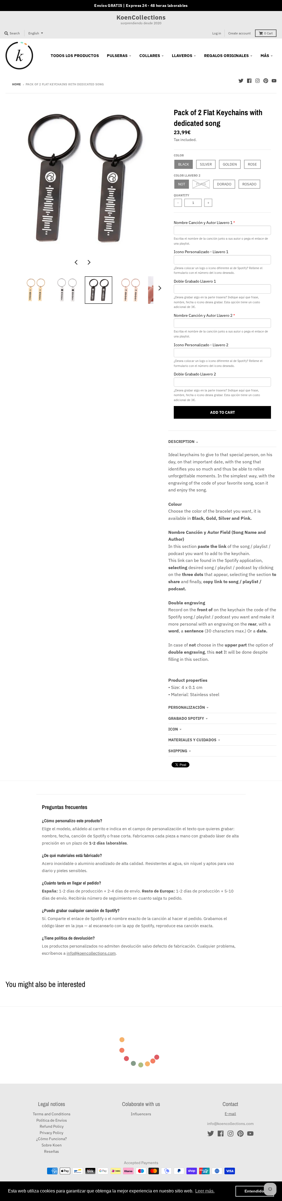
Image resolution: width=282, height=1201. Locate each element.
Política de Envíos (51, 1120)
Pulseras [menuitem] (117, 55)
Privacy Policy (51, 1132)
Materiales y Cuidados (192, 739)
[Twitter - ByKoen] (240, 80)
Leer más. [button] (205, 1191)
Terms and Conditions (51, 1113)
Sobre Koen (52, 1145)
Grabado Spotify (186, 718)
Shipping (177, 750)
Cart (268, 33)
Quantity (181, 195)
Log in (216, 33)
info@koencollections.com (91, 953)
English (33, 33)
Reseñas (51, 1151)
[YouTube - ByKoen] (274, 80)
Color (179, 155)
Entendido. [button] (255, 1191)
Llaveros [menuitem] (182, 55)
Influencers (141, 1113)
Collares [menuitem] (149, 55)
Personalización (186, 707)
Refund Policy (52, 1126)
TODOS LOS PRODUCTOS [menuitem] (75, 55)
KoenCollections (141, 17)
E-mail (230, 1113)
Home (16, 84)
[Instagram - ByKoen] (257, 80)
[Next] (89, 262)
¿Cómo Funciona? (51, 1138)
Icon (173, 729)
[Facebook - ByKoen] (249, 80)
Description (181, 441)
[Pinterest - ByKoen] (265, 80)
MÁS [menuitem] (265, 55)
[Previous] (77, 262)
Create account (239, 33)
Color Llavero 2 (187, 175)
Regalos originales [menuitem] (226, 55)
